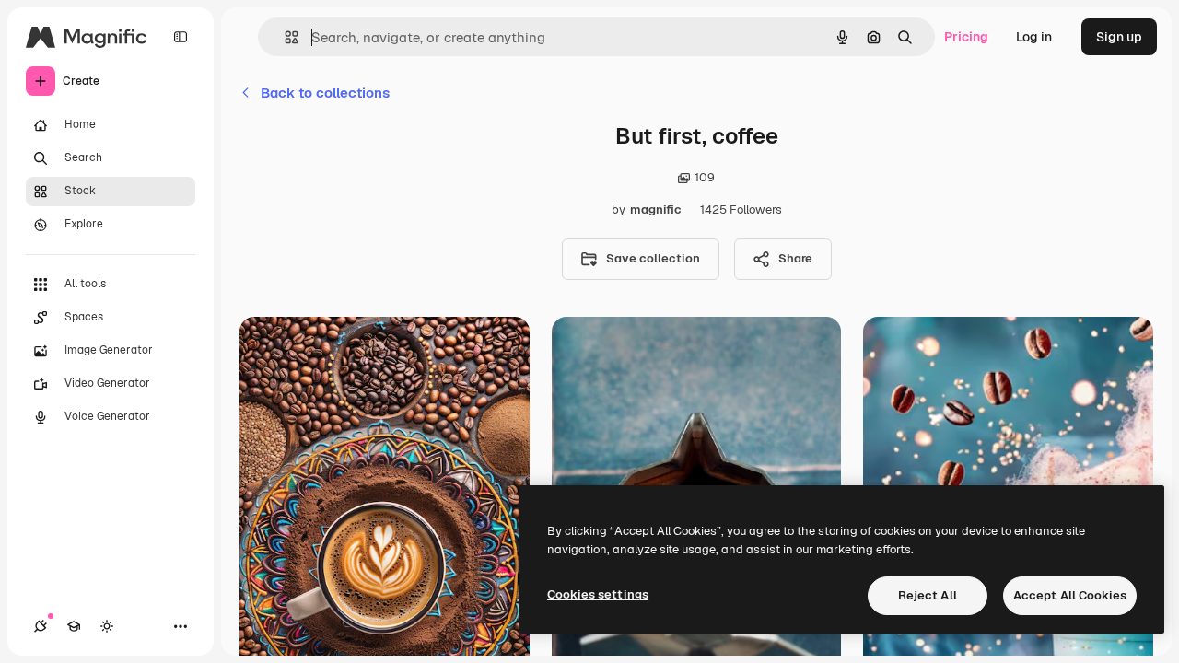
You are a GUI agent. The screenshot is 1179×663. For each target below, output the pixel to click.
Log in (1034, 37)
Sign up (1119, 37)
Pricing (966, 37)
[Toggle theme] (107, 626)
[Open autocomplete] (284, 37)
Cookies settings (597, 594)
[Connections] (40, 626)
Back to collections (325, 92)
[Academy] (73, 626)
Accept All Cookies (1069, 595)
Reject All (927, 595)
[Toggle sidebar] (180, 37)
